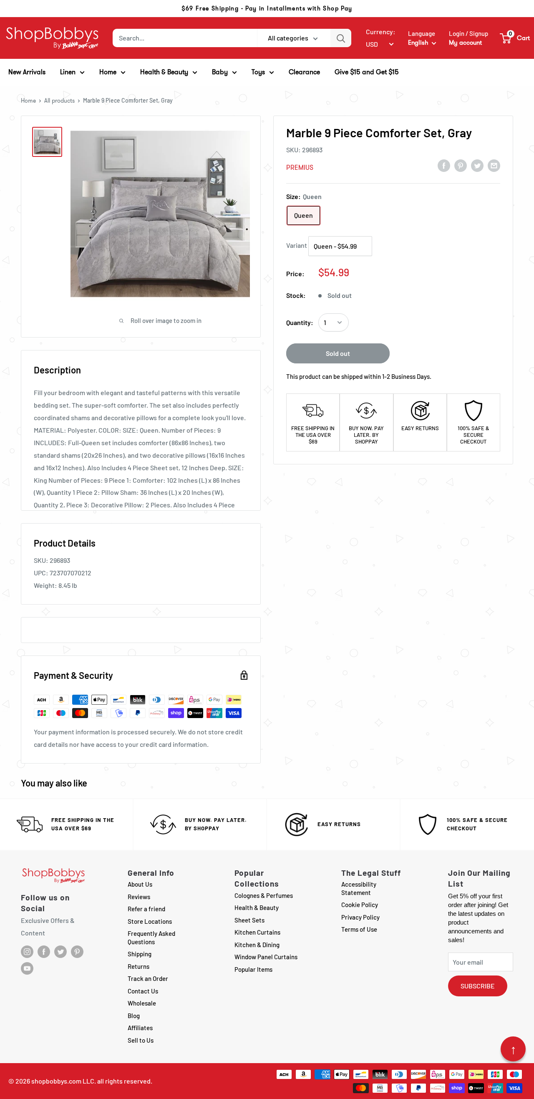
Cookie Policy (359, 904)
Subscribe (478, 986)
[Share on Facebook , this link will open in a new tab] (444, 165)
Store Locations (150, 921)
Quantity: (299, 322)
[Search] (340, 38)
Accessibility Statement (358, 888)
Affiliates (140, 1027)
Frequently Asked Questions (151, 937)
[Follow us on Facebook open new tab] (44, 951)
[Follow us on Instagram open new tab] (27, 951)
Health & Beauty (256, 907)
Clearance (304, 72)
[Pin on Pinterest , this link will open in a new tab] (460, 165)
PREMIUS (299, 167)
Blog (134, 1015)
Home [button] (107, 72)
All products (59, 100)
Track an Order (148, 978)
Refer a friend (146, 908)
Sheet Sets (249, 920)
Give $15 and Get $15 (367, 72)
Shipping (139, 954)
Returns (138, 966)
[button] (515, 38)
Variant (296, 245)
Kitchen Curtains (257, 932)
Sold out (338, 353)
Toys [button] (258, 72)
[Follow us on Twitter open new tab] (60, 951)
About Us (140, 884)
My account (465, 42)
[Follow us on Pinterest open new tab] (77, 951)
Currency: (380, 31)
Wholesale (142, 1003)
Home (28, 100)
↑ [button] (513, 1048)
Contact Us (143, 991)
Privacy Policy (360, 917)
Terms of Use (359, 929)
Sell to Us (141, 1040)
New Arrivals (26, 72)
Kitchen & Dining (257, 944)
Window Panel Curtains (265, 956)
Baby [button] (220, 72)
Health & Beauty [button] (164, 72)
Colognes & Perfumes (263, 895)
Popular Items (253, 969)
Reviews (139, 896)
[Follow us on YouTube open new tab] (27, 968)
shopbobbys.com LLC (62, 1081)
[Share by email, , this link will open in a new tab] (494, 165)
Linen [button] (68, 72)
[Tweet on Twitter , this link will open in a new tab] (477, 165)
